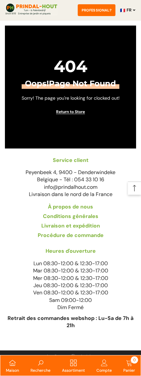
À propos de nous (70, 206)
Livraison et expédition (70, 225)
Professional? (96, 10)
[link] (40, 365)
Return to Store (70, 111)
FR (125, 10)
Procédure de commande (71, 235)
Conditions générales (70, 216)
